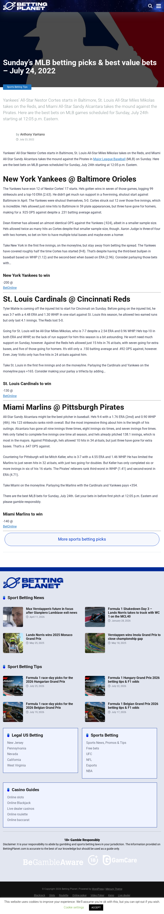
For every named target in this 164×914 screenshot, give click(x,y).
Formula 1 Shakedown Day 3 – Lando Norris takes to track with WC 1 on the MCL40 (134, 612)
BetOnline (10, 288)
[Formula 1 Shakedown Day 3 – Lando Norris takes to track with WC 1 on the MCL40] (95, 626)
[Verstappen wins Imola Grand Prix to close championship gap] (95, 652)
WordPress (98, 889)
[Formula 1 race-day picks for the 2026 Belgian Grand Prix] (13, 721)
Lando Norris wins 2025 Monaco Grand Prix (49, 637)
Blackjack (39, 895)
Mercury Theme (114, 889)
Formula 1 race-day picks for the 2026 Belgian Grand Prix (49, 706)
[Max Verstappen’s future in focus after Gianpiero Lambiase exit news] (13, 626)
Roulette (63, 895)
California (14, 760)
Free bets (92, 748)
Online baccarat (18, 820)
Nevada (12, 754)
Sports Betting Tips (17, 87)
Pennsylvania (16, 748)
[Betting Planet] (25, 5)
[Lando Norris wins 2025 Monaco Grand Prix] (13, 652)
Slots (52, 895)
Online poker (79, 895)
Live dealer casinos (20, 809)
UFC (89, 754)
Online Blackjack (19, 803)
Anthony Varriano (32, 134)
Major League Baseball (109, 159)
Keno (111, 895)
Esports (91, 765)
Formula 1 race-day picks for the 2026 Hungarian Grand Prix (49, 679)
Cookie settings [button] (74, 907)
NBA (89, 771)
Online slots (15, 797)
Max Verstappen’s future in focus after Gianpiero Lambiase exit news (51, 611)
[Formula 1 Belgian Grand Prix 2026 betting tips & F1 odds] (95, 721)
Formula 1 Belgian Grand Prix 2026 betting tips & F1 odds (133, 706)
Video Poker (97, 895)
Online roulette (17, 814)
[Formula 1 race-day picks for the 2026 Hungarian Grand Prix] (13, 695)
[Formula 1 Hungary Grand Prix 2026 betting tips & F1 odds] (95, 695)
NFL (89, 760)
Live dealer (124, 895)
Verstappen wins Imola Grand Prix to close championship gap (134, 637)
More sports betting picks (82, 539)
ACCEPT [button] (96, 907)
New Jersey (15, 743)
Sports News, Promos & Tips (106, 743)
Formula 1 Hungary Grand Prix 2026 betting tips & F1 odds (134, 679)
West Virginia (16, 765)
